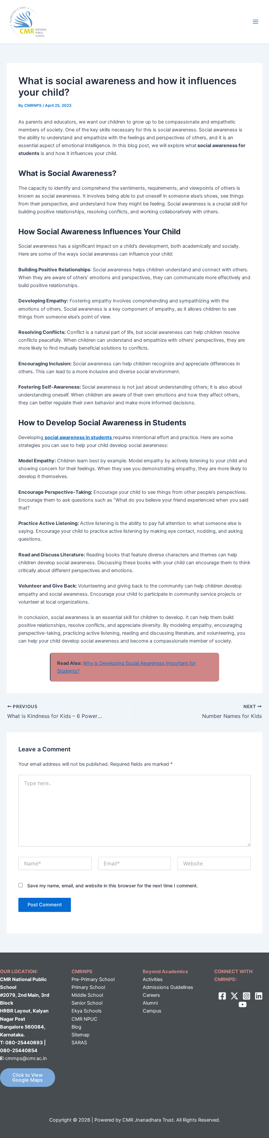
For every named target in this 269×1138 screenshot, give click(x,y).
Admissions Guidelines (168, 987)
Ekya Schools (87, 1011)
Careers (151, 995)
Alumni (150, 1003)
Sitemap (81, 1035)
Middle (79, 995)
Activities (153, 979)
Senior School (87, 1003)
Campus (152, 1011)
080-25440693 (24, 1043)
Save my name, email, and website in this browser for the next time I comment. (112, 885)
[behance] (242, 1004)
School (94, 995)
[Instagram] (246, 996)
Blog (76, 1027)
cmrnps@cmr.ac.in (26, 1058)
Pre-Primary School (93, 979)
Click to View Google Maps (27, 1077)
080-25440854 (18, 1050)
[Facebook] (222, 996)
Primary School (88, 987)
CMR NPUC (84, 1019)
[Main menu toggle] (255, 22)
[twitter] (234, 996)
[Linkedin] (259, 996)
